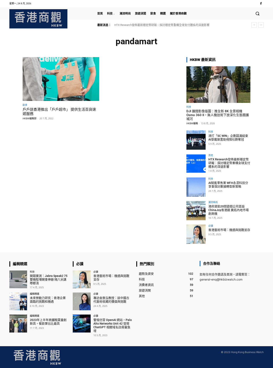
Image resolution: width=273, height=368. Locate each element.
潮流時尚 (213, 202)
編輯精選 (34, 294)
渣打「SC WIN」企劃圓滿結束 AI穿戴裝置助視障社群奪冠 (228, 137)
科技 (188, 107)
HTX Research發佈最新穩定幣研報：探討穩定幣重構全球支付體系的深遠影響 (161, 25)
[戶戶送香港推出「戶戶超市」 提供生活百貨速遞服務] (61, 79)
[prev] (254, 25)
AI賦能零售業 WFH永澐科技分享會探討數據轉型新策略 (228, 184)
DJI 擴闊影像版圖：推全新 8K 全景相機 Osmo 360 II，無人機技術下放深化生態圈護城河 (217, 115)
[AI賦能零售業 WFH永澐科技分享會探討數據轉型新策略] (196, 187)
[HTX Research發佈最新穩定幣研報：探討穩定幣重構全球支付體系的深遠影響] (196, 163)
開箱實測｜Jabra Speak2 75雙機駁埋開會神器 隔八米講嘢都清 (48, 279)
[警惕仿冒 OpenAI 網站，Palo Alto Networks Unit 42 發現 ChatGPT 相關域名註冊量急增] (81, 323)
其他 (210, 155)
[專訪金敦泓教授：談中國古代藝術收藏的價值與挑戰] (81, 301)
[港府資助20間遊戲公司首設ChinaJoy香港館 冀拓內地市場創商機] (196, 210)
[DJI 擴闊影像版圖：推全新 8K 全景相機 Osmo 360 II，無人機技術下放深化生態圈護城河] (218, 84)
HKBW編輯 (192, 123)
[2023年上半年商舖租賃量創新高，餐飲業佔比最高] (18, 323)
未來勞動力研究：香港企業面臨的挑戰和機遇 (48, 299)
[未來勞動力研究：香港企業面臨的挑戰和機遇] (18, 301)
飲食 (25, 105)
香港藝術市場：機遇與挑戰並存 (229, 230)
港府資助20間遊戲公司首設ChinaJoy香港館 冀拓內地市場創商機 (228, 210)
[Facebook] (261, 3)
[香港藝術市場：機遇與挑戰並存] (196, 234)
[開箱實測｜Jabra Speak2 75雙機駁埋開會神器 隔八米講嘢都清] (18, 279)
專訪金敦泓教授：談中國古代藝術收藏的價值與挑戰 (111, 299)
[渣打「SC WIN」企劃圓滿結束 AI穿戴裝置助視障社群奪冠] (196, 140)
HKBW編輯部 (29, 118)
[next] (261, 25)
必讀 (210, 226)
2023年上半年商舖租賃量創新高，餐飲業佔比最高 (48, 321)
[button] (257, 13)
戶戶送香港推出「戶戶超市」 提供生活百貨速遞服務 (59, 111)
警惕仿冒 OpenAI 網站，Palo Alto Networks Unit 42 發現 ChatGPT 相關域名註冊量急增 (112, 325)
